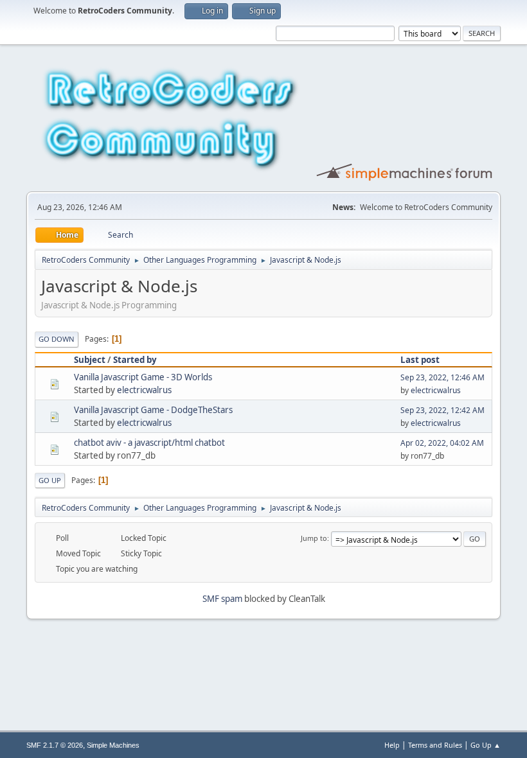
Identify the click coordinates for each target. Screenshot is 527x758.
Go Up (50, 480)
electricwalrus (144, 390)
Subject (89, 360)
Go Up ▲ (485, 745)
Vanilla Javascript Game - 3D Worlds (143, 377)
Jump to (314, 538)
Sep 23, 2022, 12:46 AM (442, 377)
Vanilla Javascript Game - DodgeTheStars (153, 410)
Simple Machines (113, 745)
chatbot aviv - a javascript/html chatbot (149, 442)
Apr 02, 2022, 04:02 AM (442, 442)
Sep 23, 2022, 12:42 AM (442, 410)
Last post (420, 360)
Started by (135, 360)
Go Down (57, 339)
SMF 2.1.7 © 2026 (54, 745)
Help (392, 745)
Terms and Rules (435, 745)
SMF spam (222, 598)
